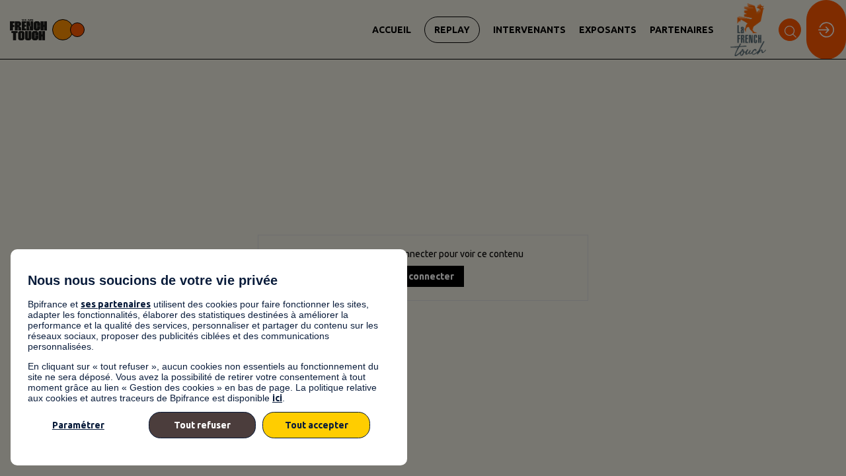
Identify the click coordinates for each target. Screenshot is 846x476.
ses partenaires (116, 304)
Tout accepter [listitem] (316, 425)
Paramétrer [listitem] (78, 425)
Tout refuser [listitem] (202, 425)
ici (277, 398)
